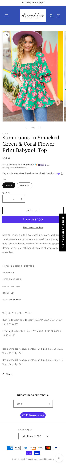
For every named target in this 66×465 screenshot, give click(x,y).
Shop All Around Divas (27, 459)
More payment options (33, 227)
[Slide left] (25, 127)
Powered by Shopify (46, 459)
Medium (24, 185)
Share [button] (9, 373)
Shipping (5, 168)
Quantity (6, 192)
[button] (6, 15)
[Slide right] (40, 127)
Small (9, 185)
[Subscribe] (49, 404)
